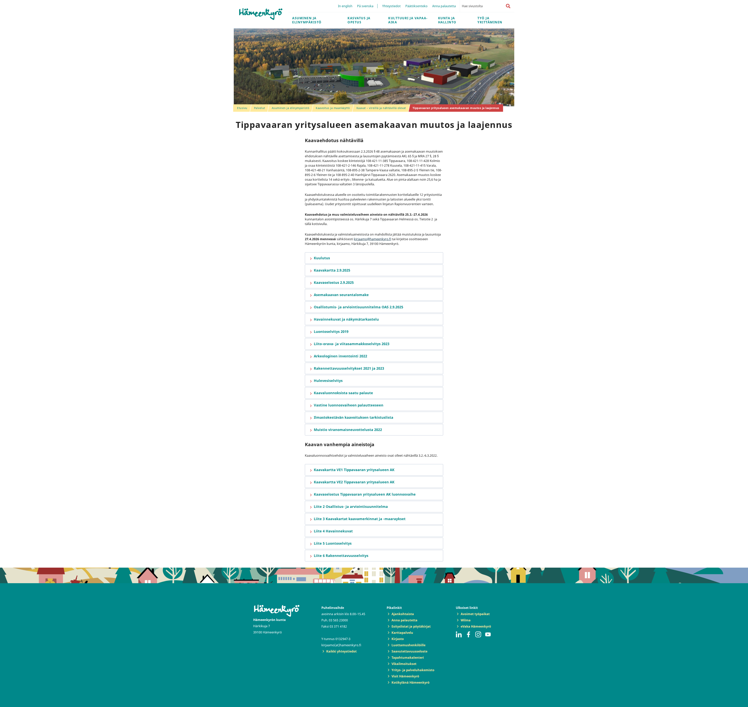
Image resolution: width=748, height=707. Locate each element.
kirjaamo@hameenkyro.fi (372, 239)
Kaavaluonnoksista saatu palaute (343, 392)
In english (345, 6)
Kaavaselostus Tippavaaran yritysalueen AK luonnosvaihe (365, 494)
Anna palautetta (444, 6)
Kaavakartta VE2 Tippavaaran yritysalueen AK (354, 482)
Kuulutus (322, 258)
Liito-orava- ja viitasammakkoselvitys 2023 (351, 343)
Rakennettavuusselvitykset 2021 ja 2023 (349, 368)
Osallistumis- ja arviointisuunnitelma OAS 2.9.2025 (358, 307)
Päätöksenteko (416, 6)
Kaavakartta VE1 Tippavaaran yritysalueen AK (354, 469)
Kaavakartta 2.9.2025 (332, 270)
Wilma (466, 620)
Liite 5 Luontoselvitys (333, 543)
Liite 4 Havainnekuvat (333, 531)
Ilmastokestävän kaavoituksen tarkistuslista (353, 417)
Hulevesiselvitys (328, 380)
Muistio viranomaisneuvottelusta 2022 (348, 429)
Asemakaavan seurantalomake (341, 294)
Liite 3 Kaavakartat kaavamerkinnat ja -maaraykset (360, 518)
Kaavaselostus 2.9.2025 (334, 282)
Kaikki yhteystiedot (341, 651)
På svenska (365, 6)
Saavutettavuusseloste (409, 651)
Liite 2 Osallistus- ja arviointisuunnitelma (351, 506)
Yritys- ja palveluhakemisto (413, 670)
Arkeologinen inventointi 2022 (340, 356)
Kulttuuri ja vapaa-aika (408, 20)
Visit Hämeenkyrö (405, 676)
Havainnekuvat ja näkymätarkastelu (346, 319)
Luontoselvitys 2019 (331, 331)
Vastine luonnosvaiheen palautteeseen (348, 405)
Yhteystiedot (391, 6)
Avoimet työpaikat (475, 614)
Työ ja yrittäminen (489, 20)
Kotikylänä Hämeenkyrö (411, 682)
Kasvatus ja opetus (359, 20)
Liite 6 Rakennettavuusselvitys (341, 555)
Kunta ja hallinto (447, 20)
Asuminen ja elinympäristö (307, 20)
